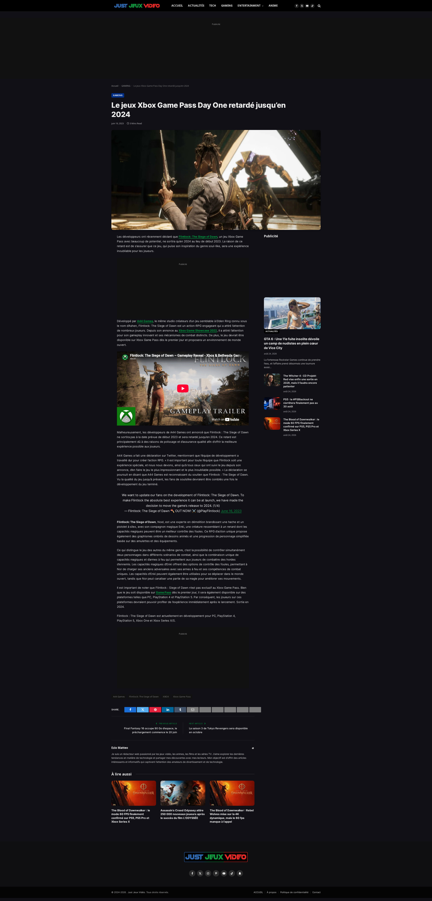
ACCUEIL (177, 5)
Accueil (114, 85)
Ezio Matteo (119, 747)
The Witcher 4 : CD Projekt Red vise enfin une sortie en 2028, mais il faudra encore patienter (300, 381)
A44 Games (145, 321)
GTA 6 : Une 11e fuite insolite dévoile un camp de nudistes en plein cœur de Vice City (291, 343)
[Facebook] (99, 245)
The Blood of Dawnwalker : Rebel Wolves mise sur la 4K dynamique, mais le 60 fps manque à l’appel (232, 816)
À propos (271, 892)
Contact (316, 892)
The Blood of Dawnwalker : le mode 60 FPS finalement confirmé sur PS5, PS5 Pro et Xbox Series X (130, 816)
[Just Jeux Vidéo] (137, 6)
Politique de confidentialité (294, 892)
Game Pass (163, 592)
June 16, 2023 (231, 511)
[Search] (319, 6)
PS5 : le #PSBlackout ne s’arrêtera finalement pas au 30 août (300, 403)
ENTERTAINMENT (249, 5)
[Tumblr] (99, 297)
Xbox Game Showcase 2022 (198, 330)
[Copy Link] (99, 323)
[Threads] (99, 314)
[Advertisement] (216, 50)
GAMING (227, 5)
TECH (212, 5)
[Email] (99, 280)
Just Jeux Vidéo (136, 892)
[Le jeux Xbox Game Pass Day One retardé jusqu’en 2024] (216, 180)
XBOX (166, 696)
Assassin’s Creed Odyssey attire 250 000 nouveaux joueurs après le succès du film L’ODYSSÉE (182, 814)
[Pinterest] (99, 271)
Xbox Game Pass (182, 696)
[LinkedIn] (99, 262)
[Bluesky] (99, 288)
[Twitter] (99, 254)
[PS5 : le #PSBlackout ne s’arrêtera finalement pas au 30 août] (272, 403)
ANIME (273, 5)
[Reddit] (99, 305)
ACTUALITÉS (196, 5)
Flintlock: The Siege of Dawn (198, 236)
